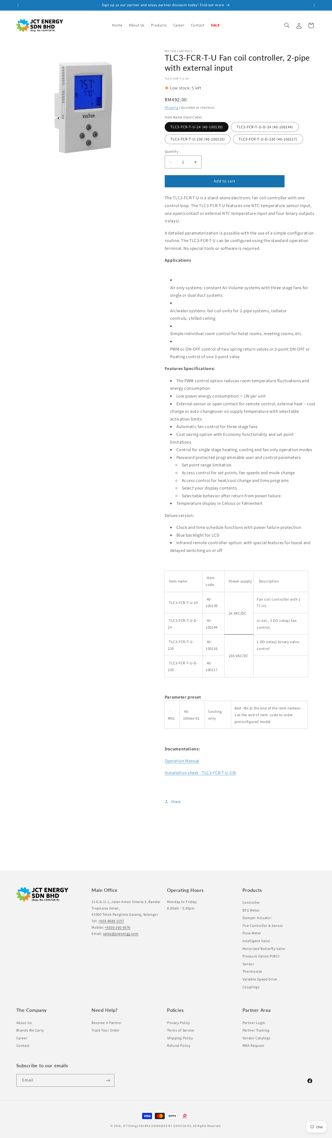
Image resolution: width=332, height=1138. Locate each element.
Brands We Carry (30, 1030)
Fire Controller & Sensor (263, 925)
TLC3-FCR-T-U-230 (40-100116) (197, 139)
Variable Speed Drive (260, 979)
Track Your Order (106, 1030)
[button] (159, 25)
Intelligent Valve (256, 941)
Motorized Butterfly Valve (264, 948)
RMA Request (254, 1045)
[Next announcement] (314, 5)
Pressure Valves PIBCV (261, 956)
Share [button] (176, 801)
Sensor (248, 964)
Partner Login (254, 1022)
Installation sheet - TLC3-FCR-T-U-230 (200, 773)
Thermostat (252, 971)
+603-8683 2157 (111, 921)
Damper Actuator (257, 918)
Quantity (171, 151)
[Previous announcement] (18, 5)
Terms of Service (180, 1030)
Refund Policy (178, 1045)
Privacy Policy (178, 1022)
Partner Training (256, 1030)
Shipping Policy (180, 1037)
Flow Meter (252, 933)
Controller (251, 902)
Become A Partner (107, 1022)
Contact (23, 1045)
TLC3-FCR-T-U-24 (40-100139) (196, 126)
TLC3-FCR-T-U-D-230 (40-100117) (268, 139)
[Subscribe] (108, 1080)
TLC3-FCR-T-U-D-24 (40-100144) (265, 126)
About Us (24, 1022)
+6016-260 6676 (117, 927)
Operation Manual (182, 761)
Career (21, 1037)
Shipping (171, 107)
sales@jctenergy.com (121, 933)
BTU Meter (251, 910)
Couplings (251, 987)
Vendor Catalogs (256, 1037)
